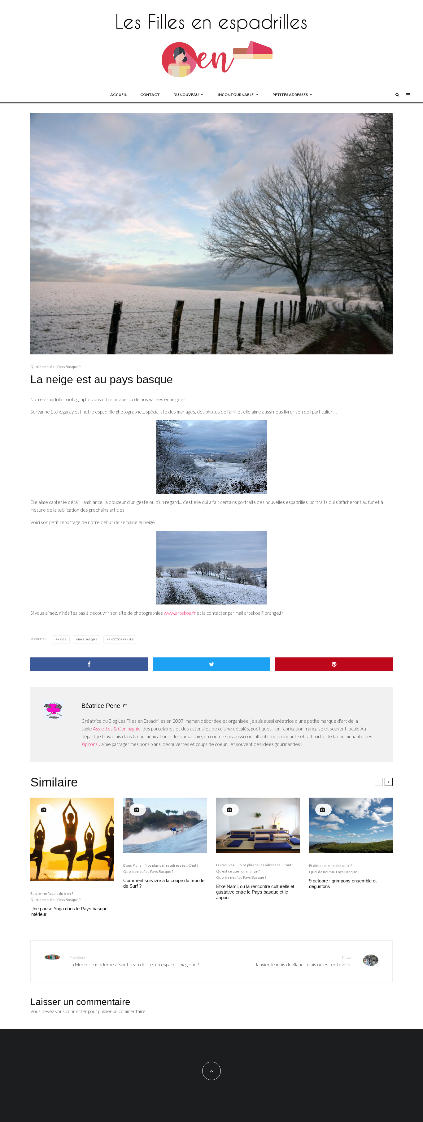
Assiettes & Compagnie (117, 728)
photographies (121, 639)
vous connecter (71, 1011)
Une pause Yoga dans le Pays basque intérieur (68, 911)
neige (61, 639)
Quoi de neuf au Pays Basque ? (55, 366)
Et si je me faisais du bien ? (51, 893)
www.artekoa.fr (180, 613)
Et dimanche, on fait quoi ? (330, 865)
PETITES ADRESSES (290, 94)
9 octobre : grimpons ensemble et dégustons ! (343, 883)
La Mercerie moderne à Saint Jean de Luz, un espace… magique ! (134, 961)
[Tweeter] (211, 664)
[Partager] (89, 664)
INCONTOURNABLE (236, 94)
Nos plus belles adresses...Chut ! (171, 865)
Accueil (118, 94)
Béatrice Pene (100, 705)
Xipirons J (90, 744)
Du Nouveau (226, 865)
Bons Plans (132, 865)
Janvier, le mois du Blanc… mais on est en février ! (304, 961)
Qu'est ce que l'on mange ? (238, 871)
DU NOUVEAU (186, 94)
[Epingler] (334, 664)
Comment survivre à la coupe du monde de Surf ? (163, 883)
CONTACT (150, 94)
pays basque (87, 639)
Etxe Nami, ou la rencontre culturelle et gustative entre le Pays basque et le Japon (255, 892)
